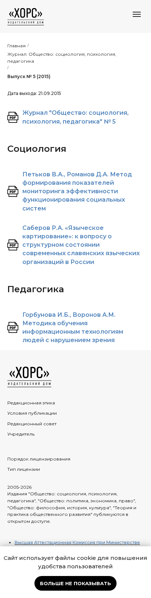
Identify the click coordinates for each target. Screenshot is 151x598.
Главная (16, 45)
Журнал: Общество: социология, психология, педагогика (61, 57)
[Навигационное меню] (137, 14)
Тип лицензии (23, 469)
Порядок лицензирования (38, 459)
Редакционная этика (31, 403)
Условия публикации (32, 413)
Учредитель (20, 434)
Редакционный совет (31, 423)
